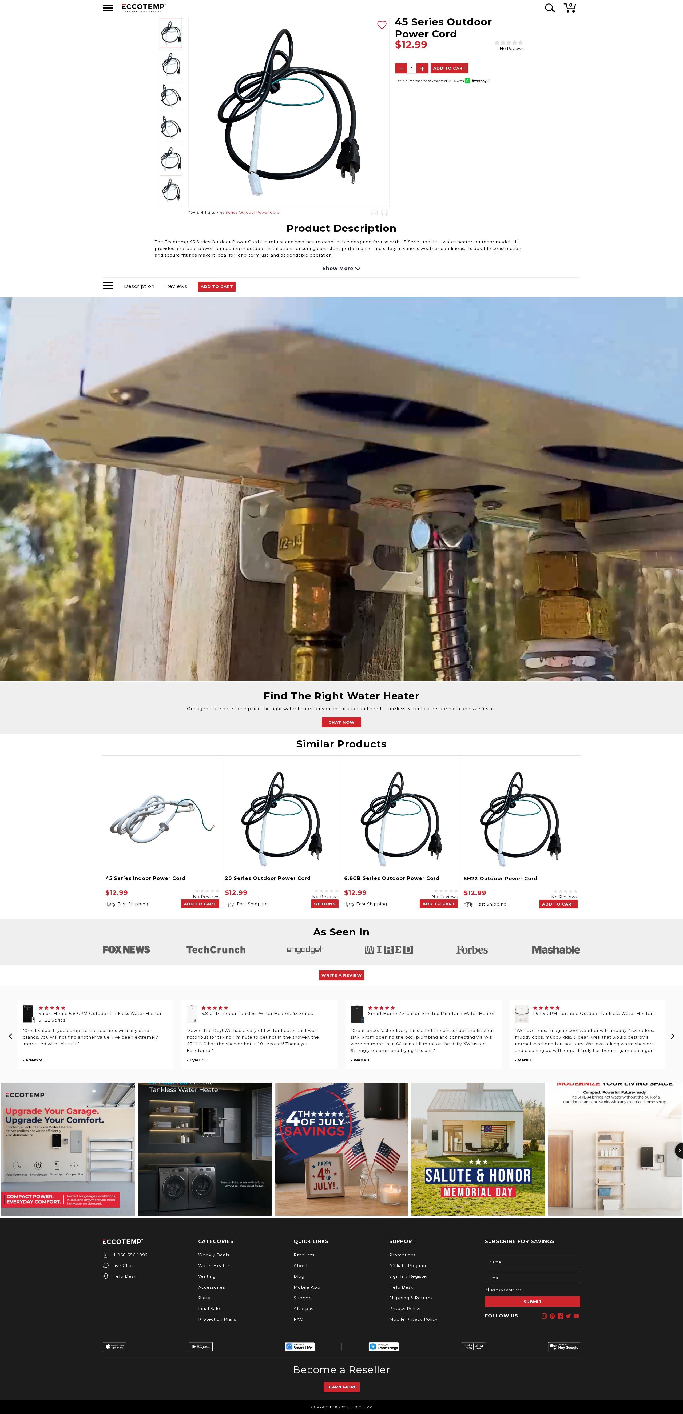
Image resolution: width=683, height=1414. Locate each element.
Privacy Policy (404, 1308)
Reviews (176, 286)
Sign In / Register (408, 1276)
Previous (11, 1034)
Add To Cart (217, 286)
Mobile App (307, 1287)
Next (672, 1034)
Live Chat (122, 1265)
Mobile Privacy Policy (413, 1319)
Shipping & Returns (411, 1297)
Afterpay (303, 1308)
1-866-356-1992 (130, 1254)
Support (303, 1297)
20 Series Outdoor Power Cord (268, 878)
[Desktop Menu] (108, 8)
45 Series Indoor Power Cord (145, 878)
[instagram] (544, 1316)
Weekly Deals (213, 1254)
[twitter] (568, 1316)
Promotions (402, 1254)
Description (139, 286)
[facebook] (560, 1316)
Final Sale (209, 1308)
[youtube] (576, 1316)
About (301, 1265)
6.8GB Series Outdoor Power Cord (392, 878)
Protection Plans (217, 1319)
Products (304, 1254)
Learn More (341, 1386)
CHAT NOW (341, 722)
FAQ (299, 1319)
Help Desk (124, 1276)
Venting (207, 1276)
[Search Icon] (549, 8)
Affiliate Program (408, 1265)
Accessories (211, 1287)
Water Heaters (215, 1265)
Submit (532, 1301)
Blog (299, 1276)
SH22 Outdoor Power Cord (501, 879)
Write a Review (341, 975)
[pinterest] (552, 1316)
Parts (204, 1297)
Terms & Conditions (506, 1290)
